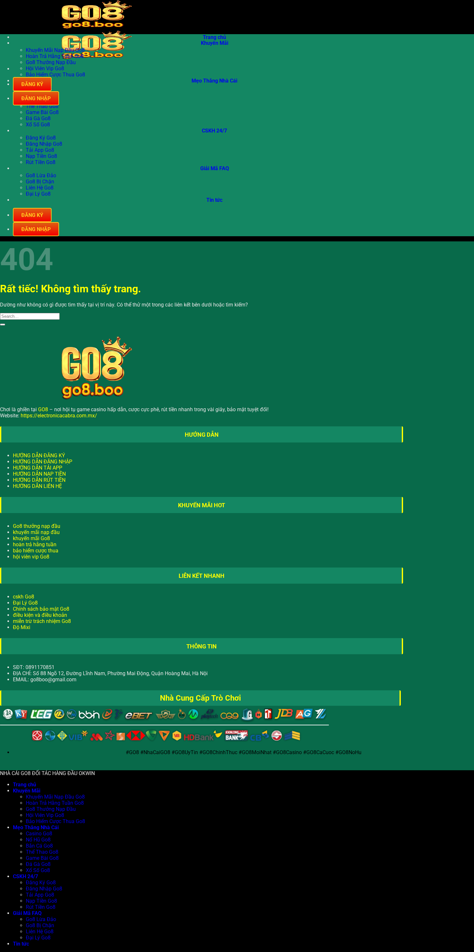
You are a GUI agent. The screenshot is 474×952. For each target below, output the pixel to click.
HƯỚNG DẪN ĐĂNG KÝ (39, 455)
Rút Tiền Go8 (40, 162)
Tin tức (214, 200)
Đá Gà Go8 (38, 118)
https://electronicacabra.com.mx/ (59, 416)
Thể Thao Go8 (42, 106)
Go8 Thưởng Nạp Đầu (51, 62)
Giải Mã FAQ (214, 168)
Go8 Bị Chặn (40, 182)
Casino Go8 (39, 834)
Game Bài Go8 (42, 112)
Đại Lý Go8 (38, 194)
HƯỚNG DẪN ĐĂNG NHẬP (42, 462)
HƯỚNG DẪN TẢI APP (37, 468)
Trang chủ (214, 37)
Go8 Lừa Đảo (41, 175)
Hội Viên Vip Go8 (45, 68)
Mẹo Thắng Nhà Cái (214, 81)
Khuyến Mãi (214, 43)
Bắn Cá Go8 (39, 846)
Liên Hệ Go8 (40, 188)
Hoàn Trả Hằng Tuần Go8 (55, 56)
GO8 (43, 409)
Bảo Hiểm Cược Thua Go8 (55, 75)
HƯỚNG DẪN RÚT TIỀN (39, 480)
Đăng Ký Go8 (41, 138)
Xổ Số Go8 (38, 124)
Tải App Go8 (40, 150)
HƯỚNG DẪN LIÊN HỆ (37, 486)
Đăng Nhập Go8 (44, 144)
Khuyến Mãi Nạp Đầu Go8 (55, 50)
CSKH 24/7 (214, 131)
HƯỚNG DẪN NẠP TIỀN (39, 474)
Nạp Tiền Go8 (41, 156)
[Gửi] (2, 324)
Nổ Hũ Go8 (38, 840)
